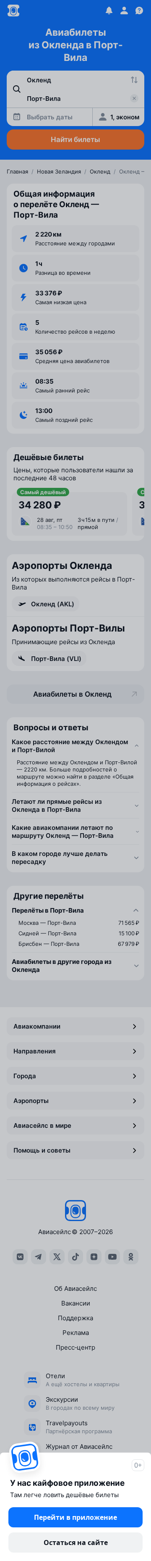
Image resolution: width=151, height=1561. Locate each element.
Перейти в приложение (75, 1517)
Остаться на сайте (76, 1542)
